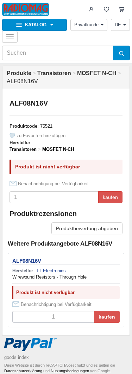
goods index (16, 357)
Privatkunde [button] (86, 24)
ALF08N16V (26, 261)
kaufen (110, 197)
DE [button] (118, 24)
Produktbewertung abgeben (87, 228)
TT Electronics (51, 270)
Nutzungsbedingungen (70, 371)
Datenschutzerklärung (23, 371)
